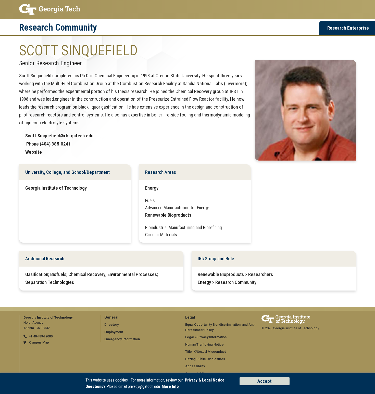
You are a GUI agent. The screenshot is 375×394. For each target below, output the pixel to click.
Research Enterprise (348, 28)
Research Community (58, 27)
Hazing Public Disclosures (205, 359)
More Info (170, 386)
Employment (113, 332)
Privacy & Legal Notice (204, 380)
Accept (264, 381)
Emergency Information (122, 339)
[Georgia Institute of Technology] (187, 9)
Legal (190, 317)
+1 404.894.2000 (41, 336)
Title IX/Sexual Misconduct (205, 351)
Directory (111, 324)
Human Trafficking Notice (204, 344)
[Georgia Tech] (285, 317)
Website (33, 152)
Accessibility (195, 366)
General (111, 317)
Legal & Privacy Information (206, 337)
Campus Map (39, 342)
